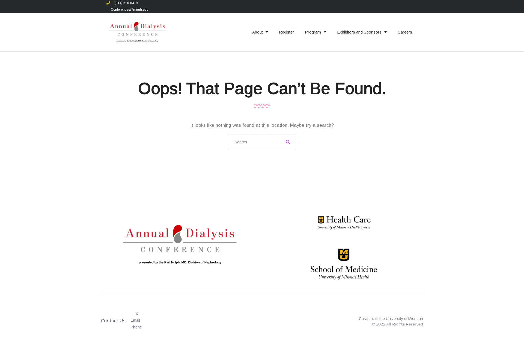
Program (313, 32)
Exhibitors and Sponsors (359, 32)
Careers (405, 32)
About (257, 32)
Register (286, 32)
